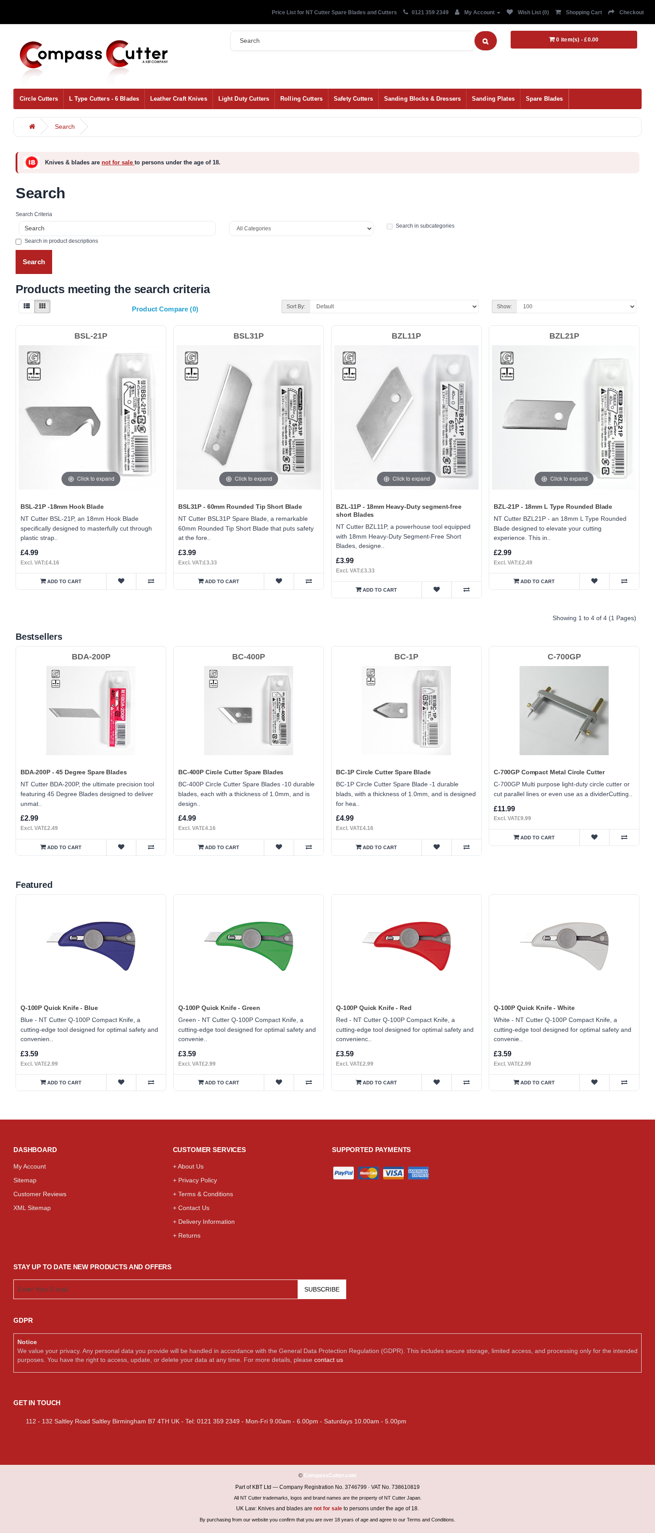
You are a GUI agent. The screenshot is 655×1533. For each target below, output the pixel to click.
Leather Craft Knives (178, 98)
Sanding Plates (493, 98)
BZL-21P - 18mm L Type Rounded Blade (553, 506)
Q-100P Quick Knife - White (534, 1007)
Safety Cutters (353, 98)
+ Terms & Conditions (203, 1194)
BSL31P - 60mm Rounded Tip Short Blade (240, 506)
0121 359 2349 (430, 12)
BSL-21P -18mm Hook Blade (62, 506)
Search (65, 126)
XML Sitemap (32, 1207)
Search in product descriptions (61, 241)
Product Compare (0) (165, 309)
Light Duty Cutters (243, 98)
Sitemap (25, 1180)
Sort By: (296, 306)
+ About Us (188, 1166)
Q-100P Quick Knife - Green (219, 1007)
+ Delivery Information (204, 1221)
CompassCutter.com (330, 1475)
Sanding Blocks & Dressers (422, 98)
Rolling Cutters (301, 98)
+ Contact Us (191, 1207)
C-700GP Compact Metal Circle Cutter (549, 772)
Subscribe (322, 1289)
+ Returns (187, 1235)
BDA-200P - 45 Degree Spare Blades (73, 772)
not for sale (118, 162)
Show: (504, 306)
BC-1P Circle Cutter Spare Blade (383, 772)
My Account (29, 1166)
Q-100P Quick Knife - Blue (59, 1007)
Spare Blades (544, 98)
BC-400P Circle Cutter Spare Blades (230, 772)
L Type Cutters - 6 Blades (104, 98)
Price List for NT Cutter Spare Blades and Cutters (334, 12)
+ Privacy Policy (195, 1180)
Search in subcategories (425, 226)
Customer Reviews (39, 1194)
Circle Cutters (39, 98)
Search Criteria (34, 214)
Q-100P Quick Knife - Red (374, 1007)
